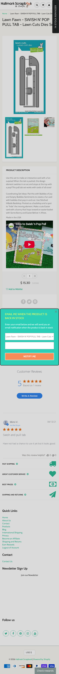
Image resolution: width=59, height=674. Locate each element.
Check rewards (45, 670)
